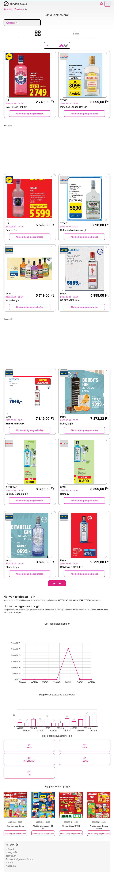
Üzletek (10, 849)
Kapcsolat (11, 865)
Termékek (11, 855)
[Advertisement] (57, 147)
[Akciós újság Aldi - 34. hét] (43, 805)
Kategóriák (11, 852)
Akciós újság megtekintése (15, 833)
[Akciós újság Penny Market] (99, 805)
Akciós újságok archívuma (19, 859)
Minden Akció (18, 4)
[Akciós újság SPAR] (71, 805)
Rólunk (9, 862)
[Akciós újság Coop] (15, 805)
